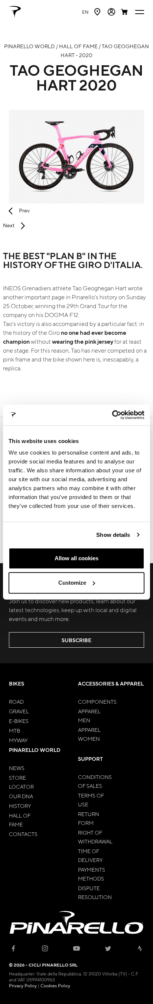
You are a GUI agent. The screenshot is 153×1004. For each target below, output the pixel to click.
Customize (72, 582)
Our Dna (21, 796)
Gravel (19, 711)
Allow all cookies (76, 558)
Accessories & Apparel (111, 683)
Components (97, 701)
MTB (14, 730)
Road (16, 701)
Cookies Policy (55, 985)
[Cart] (125, 12)
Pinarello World (35, 749)
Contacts (23, 833)
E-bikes (19, 720)
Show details (113, 535)
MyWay (18, 740)
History (20, 805)
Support (90, 758)
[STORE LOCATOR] (98, 12)
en (85, 12)
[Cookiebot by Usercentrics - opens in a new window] (111, 415)
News (17, 767)
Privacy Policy (23, 985)
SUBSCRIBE (76, 640)
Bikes (16, 683)
